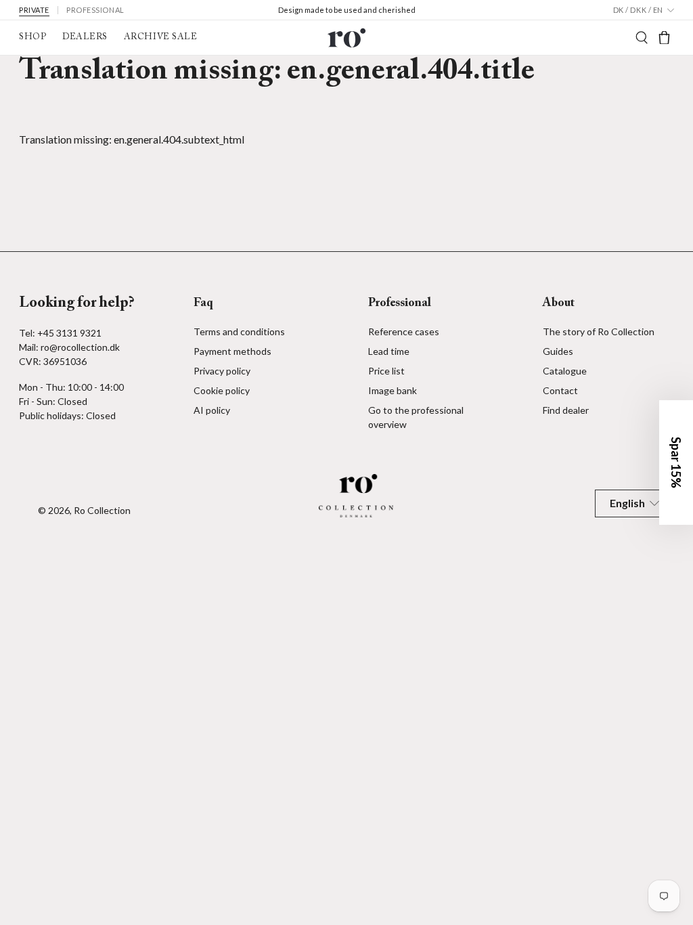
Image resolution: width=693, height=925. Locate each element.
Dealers (85, 37)
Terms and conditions (239, 331)
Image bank (392, 390)
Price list (386, 371)
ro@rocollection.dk (80, 347)
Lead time (388, 351)
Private (34, 9)
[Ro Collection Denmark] (346, 37)
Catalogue (565, 371)
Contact (560, 390)
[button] (676, 462)
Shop (32, 37)
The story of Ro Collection (598, 331)
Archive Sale (160, 37)
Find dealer (566, 410)
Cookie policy (222, 390)
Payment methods (232, 351)
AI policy (212, 410)
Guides (558, 351)
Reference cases (403, 331)
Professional (95, 9)
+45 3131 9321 (69, 333)
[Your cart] (664, 37)
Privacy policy (222, 371)
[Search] (642, 37)
